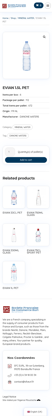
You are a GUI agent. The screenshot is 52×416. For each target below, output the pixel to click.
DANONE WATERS (18, 135)
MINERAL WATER (26, 18)
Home (6, 18)
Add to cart (26, 159)
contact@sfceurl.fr (24, 381)
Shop (13, 18)
